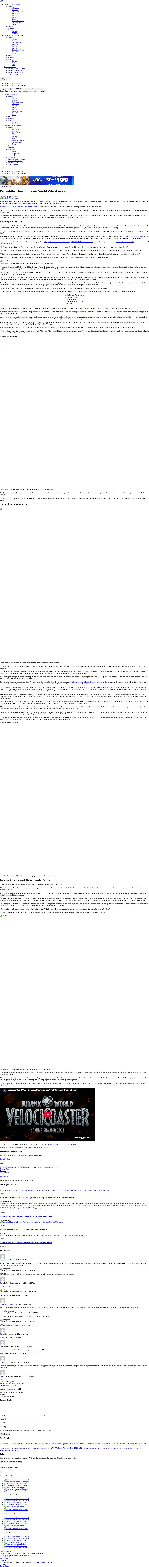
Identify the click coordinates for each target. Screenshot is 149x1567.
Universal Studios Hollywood (13, 35)
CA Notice (3, 1564)
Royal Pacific (71, 1445)
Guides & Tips (16, 43)
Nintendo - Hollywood (49, 1445)
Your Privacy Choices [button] (45, 1562)
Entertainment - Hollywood (67, 1443)
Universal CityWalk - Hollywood (96, 1445)
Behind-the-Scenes (18, 21)
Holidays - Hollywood (138, 1443)
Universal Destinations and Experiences (125, 1445)
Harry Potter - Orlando (111, 1443)
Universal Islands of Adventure (135, 236)
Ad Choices (4, 1559)
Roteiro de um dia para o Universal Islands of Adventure (23, 1229)
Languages (11, 30)
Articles (10, 6)
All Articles (15, 8)
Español (14, 32)
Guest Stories (16, 22)
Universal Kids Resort (15, 70)
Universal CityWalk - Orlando (110, 1445)
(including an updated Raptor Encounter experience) (87, 682)
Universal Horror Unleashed (17, 68)
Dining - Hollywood (25, 1443)
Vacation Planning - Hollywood (136, 1448)
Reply (2, 1260)
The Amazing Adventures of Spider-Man (81, 312)
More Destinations (10, 67)
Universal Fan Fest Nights (5, 1448)
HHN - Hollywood (121, 1443)
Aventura (14, 1443)
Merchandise (41, 1445)
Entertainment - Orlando (79, 1443)
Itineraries (15, 10)
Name (2, 1419)
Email (2, 1423)
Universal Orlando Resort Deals (14, 83)
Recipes (66, 1445)
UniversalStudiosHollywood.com (32, 1553)
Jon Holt (7, 1260)
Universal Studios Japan (16, 72)
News (14, 24)
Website (2, 1426)
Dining (14, 15)
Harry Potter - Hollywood (100, 1443)
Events (14, 19)
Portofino (56, 1445)
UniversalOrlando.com (14, 1553)
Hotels (14, 17)
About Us (3, 1553)
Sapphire (76, 1445)
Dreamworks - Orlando (43, 1443)
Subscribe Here (5, 1159)
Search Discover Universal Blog (10, 91)
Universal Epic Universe (140, 1445)
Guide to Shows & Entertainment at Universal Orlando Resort (26, 1243)
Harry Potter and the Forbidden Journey (57, 242)
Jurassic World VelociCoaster (9, 207)
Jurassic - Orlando (6, 1148)
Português (15, 33)
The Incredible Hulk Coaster (125, 242)
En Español (58, 1443)
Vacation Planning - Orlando (8, 1450)
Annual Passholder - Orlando (6, 1443)
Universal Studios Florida (90, 1448)
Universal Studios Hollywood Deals (15, 85)
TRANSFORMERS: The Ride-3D (82, 242)
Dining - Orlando (34, 1443)
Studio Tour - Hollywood (83, 1445)
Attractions (15, 13)
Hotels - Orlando (8, 1445)
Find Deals (4, 80)
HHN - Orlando (130, 1443)
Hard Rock (92, 1443)
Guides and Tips (17, 11)
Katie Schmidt (4, 1176)
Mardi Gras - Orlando (34, 1445)
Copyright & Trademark (7, 1557)
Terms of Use (4, 1566)
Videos (10, 26)
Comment (3, 1415)
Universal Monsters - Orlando (44, 1448)
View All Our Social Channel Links (11, 1461)
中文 (13, 65)
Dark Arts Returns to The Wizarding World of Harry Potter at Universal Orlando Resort (37, 1198)
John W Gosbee (9, 1304)
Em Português (51, 1443)
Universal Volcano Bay (123, 1448)
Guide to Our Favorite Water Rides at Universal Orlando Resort (26, 1216)
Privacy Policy (4, 1560)
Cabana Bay (18, 1443)
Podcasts (11, 28)
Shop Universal (13, 74)
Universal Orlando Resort (12, 4)
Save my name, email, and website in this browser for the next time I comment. (27, 1430)
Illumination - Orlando (17, 1445)
